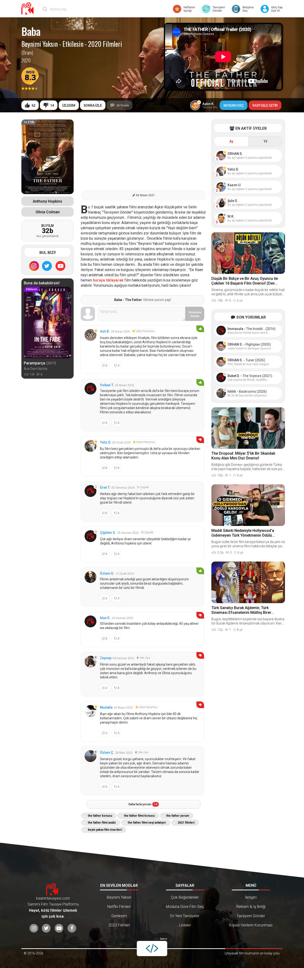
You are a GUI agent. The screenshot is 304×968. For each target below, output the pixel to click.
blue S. (105, 618)
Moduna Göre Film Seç (185, 906)
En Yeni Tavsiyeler (185, 916)
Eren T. (105, 487)
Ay (231, 141)
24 (122, 105)
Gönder (194, 314)
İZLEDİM (68, 105)
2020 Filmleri (105, 44)
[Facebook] (71, 928)
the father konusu (100, 815)
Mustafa (106, 707)
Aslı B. (105, 331)
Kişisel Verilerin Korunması (250, 925)
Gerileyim (119, 916)
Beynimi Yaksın (39, 44)
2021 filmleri (186, 822)
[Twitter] (47, 266)
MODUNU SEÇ (233, 105)
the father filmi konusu (139, 815)
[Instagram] (34, 266)
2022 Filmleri (119, 925)
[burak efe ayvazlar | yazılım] (152, 948)
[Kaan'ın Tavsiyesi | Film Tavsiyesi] (28, 8)
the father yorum (177, 815)
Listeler (185, 925)
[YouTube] (61, 266)
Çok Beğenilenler (185, 897)
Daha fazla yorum (142, 804)
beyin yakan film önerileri (105, 829)
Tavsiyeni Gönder (251, 916)
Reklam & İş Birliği (251, 906)
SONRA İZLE (93, 105)
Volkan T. (107, 385)
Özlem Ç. (107, 752)
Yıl (265, 141)
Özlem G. (107, 573)
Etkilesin (72, 44)
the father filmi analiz (102, 822)
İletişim (251, 897)
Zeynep (105, 658)
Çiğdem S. (108, 532)
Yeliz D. (105, 442)
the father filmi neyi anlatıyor (147, 822)
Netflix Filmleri (119, 906)
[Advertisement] (144, 152)
